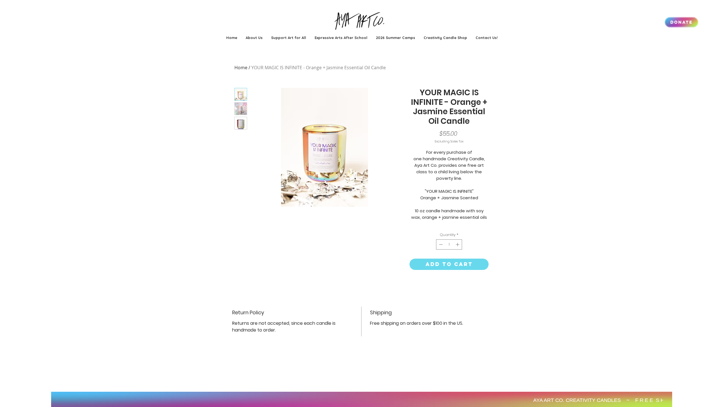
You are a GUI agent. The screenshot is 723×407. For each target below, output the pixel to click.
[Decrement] (440, 244)
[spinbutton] (449, 244)
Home (240, 67)
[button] (395, 37)
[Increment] (458, 244)
